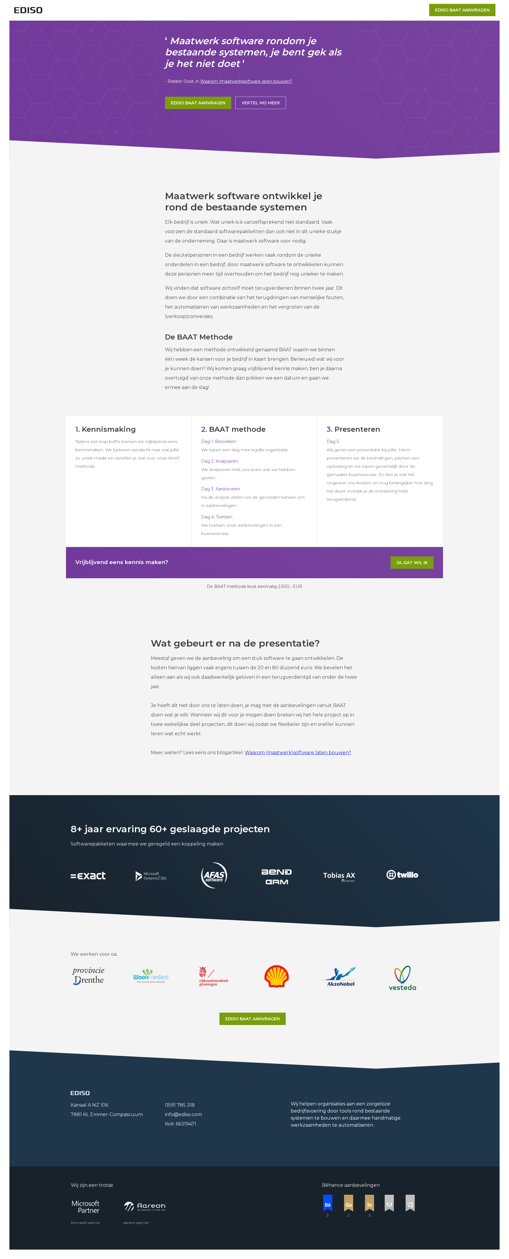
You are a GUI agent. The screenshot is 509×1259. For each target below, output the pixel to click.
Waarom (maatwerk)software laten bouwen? (246, 81)
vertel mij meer (261, 103)
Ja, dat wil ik (412, 562)
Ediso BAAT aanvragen (462, 10)
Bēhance (332, 1185)
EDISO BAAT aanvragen (198, 103)
